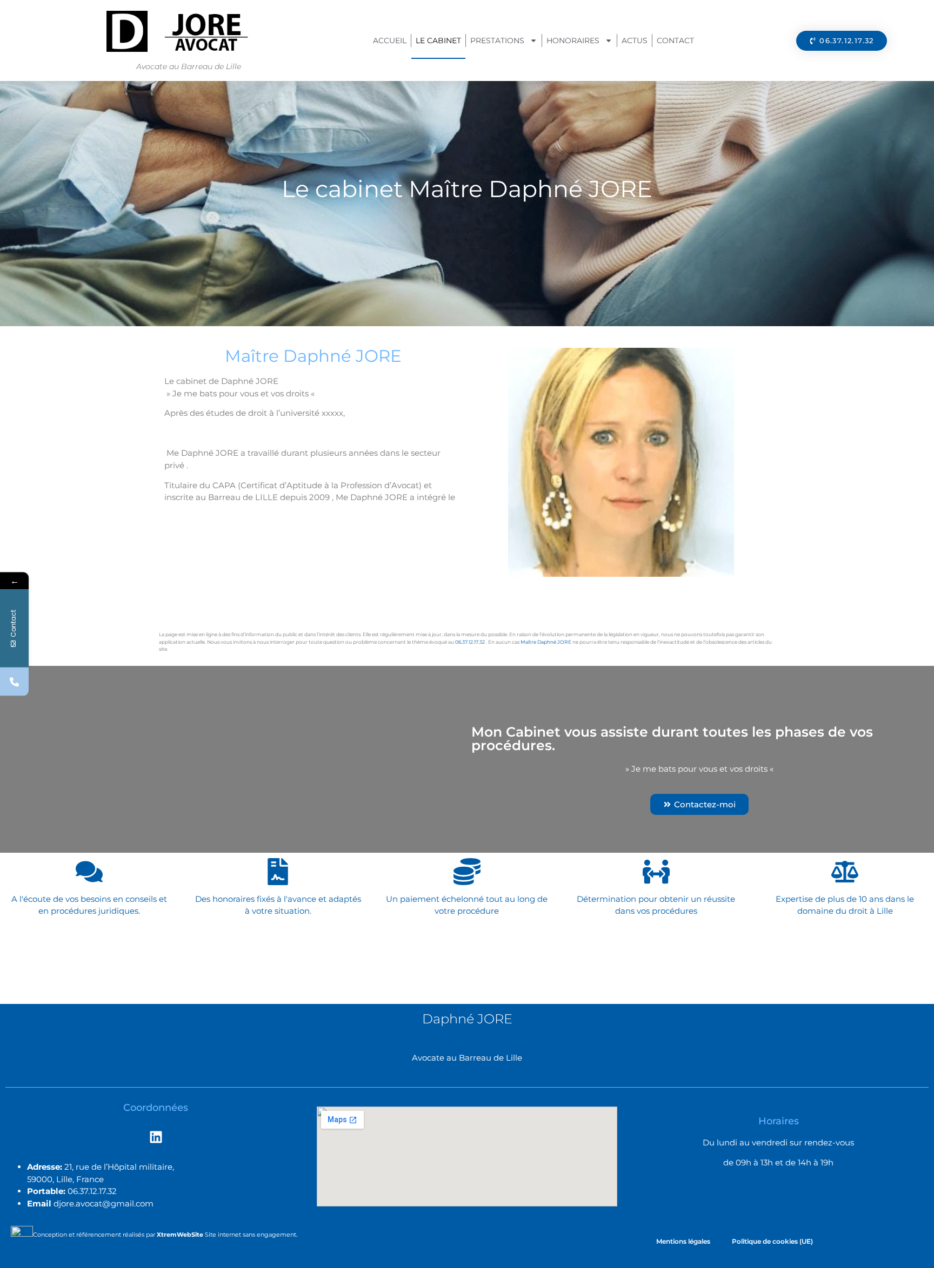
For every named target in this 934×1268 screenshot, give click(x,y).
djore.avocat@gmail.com (104, 1203)
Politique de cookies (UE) (772, 1241)
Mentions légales (683, 1241)
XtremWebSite (180, 1234)
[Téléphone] (14, 681)
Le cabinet (438, 40)
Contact (675, 40)
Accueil (389, 40)
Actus (635, 40)
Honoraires (572, 40)
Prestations (497, 40)
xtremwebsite (186, 649)
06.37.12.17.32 (470, 642)
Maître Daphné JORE (546, 642)
